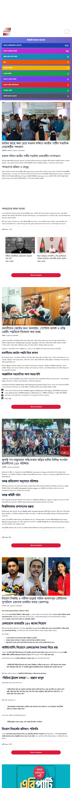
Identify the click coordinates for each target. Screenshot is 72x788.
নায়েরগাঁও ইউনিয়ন (32, 176)
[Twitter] (2, 393)
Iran (6, 393)
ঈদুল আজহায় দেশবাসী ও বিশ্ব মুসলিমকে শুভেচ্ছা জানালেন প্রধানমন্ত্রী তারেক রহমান (51, 257)
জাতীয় (7, 261)
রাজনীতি (4, 150)
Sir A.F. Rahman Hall (37, 519)
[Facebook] (2, 390)
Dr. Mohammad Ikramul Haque (58, 522)
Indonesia (64, 390)
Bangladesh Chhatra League (29, 488)
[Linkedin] (2, 398)
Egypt (50, 390)
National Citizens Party (22, 654)
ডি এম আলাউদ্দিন (64, 171)
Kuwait (15, 393)
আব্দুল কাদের (64, 176)
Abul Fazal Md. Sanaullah (30, 343)
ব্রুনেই (37, 390)
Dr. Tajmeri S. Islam (50, 500)
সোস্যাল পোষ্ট (5, 606)
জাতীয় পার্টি (22, 171)
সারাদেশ (9, 150)
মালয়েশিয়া (21, 393)
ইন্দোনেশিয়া (56, 390)
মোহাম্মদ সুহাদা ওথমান (22, 385)
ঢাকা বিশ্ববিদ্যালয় (28, 472)
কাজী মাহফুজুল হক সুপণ (57, 519)
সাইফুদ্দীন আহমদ (26, 511)
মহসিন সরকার (48, 174)
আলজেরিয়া (26, 390)
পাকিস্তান (44, 393)
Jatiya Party (30, 171)
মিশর (46, 390)
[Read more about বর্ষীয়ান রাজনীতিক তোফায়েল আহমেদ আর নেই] (20, 245)
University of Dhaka (39, 472)
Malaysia (27, 393)
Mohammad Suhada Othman (38, 385)
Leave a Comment (19, 150)
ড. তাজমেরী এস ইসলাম (37, 500)
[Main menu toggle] (67, 32)
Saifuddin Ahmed (37, 511)
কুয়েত (10, 393)
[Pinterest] (2, 395)
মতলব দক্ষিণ (10, 161)
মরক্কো (33, 393)
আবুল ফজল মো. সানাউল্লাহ (14, 343)
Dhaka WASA (37, 628)
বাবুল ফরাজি (14, 176)
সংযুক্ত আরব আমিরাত (61, 393)
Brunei (41, 390)
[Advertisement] (36, 13)
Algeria (32, 390)
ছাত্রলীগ (17, 488)
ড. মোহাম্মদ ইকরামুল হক (41, 522)
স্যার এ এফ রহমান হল (24, 519)
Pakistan (50, 393)
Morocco (38, 393)
